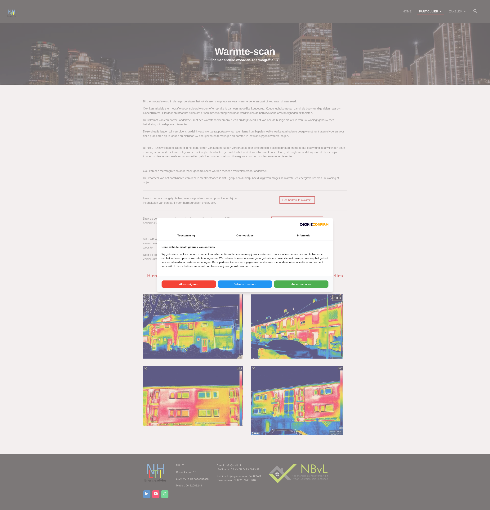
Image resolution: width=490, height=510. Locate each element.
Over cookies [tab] (245, 235)
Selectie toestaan (245, 284)
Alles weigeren (188, 284)
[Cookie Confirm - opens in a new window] (314, 224)
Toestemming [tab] (186, 235)
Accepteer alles (301, 284)
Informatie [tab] (303, 235)
